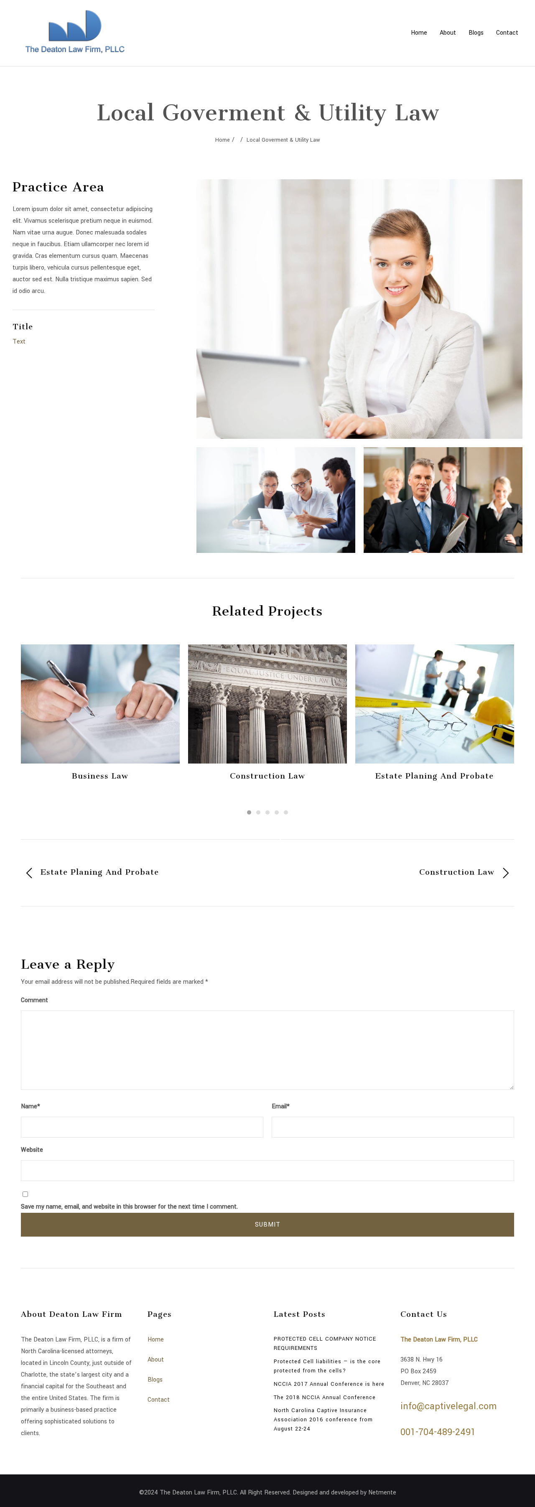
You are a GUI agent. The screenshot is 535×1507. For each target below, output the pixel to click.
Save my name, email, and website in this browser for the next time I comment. (129, 1206)
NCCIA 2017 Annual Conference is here (329, 1384)
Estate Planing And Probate (434, 776)
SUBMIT (267, 1224)
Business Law (100, 776)
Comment (34, 1000)
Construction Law (267, 776)
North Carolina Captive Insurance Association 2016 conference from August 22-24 (323, 1420)
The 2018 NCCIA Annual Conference (325, 1397)
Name (30, 1106)
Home (419, 32)
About (448, 32)
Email (281, 1106)
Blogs (476, 32)
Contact (507, 32)
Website (32, 1150)
